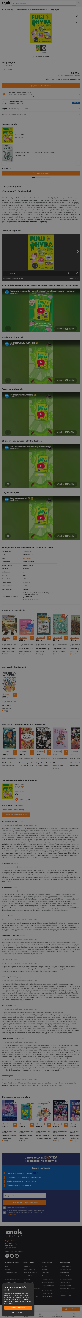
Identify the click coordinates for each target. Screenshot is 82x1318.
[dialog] (18, 1299)
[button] (18, 1312)
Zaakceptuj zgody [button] (18, 1308)
